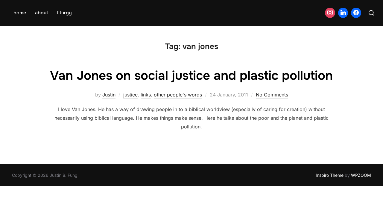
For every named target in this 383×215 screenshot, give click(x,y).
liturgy (64, 13)
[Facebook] (356, 12)
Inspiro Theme (330, 175)
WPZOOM (361, 175)
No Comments (272, 95)
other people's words (178, 95)
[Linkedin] (343, 12)
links (146, 95)
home (19, 13)
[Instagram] (330, 12)
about (41, 13)
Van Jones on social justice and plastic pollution (191, 75)
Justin (108, 95)
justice (130, 95)
